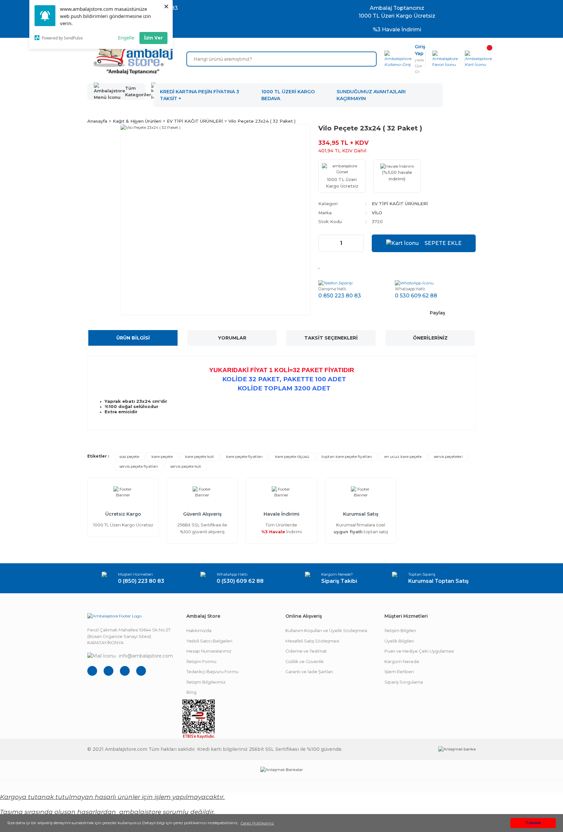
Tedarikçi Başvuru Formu (212, 671)
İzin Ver (153, 37)
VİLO (377, 212)
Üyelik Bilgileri (399, 640)
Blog (191, 692)
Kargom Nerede (401, 661)
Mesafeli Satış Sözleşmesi (312, 640)
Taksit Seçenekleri (331, 338)
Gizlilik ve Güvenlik (304, 661)
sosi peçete (129, 456)
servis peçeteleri (448, 456)
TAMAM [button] (533, 823)
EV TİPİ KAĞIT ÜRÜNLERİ (400, 203)
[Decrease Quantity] (324, 243)
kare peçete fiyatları (244, 456)
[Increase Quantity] (358, 243)
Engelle (126, 37)
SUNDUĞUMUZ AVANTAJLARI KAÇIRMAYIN (371, 95)
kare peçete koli (199, 456)
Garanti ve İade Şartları (309, 671)
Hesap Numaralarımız (208, 651)
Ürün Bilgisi (133, 338)
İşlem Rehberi (399, 671)
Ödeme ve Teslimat (306, 651)
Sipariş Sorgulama (403, 682)
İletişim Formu (201, 661)
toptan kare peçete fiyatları (347, 456)
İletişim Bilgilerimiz (205, 682)
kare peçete (162, 456)
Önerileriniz (430, 338)
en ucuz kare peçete (403, 456)
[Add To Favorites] (319, 265)
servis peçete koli (185, 466)
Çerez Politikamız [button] (257, 823)
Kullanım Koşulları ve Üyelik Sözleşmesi (326, 630)
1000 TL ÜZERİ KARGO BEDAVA (288, 95)
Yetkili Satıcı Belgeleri (209, 640)
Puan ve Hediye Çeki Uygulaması (419, 651)
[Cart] (478, 59)
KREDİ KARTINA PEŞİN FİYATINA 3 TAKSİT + (199, 95)
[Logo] (133, 59)
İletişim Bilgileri (400, 630)
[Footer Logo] (114, 616)
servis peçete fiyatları (139, 466)
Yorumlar (232, 338)
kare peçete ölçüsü (292, 456)
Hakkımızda (198, 630)
